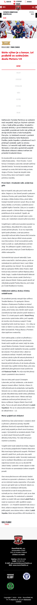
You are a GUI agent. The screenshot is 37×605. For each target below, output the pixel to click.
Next (36, 15)
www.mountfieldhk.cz (20, 565)
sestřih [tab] (18, 106)
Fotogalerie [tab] (18, 86)
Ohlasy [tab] (18, 73)
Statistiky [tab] (18, 80)
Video (18, 93)
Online (4, 18)
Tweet (7, 524)
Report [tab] (18, 66)
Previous (0, 15)
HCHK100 (8, 1)
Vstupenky (19, 1)
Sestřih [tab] (18, 99)
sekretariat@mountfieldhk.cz (21, 563)
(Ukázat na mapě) (18, 554)
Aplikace (29, 1)
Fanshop (18, 3)
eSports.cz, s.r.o (16, 599)
